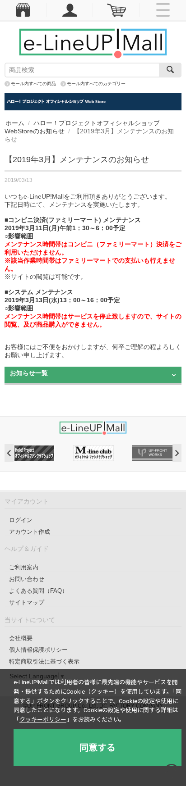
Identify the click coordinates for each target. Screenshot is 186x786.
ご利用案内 (23, 567)
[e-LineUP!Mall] (93, 42)
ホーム (14, 123)
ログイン (21, 520)
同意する (97, 747)
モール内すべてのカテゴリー (96, 83)
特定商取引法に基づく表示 (44, 661)
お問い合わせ (26, 579)
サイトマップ (26, 602)
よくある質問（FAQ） (38, 590)
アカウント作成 (29, 531)
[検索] (170, 70)
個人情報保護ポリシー (38, 649)
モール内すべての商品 (33, 83)
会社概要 (21, 638)
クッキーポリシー (42, 719)
